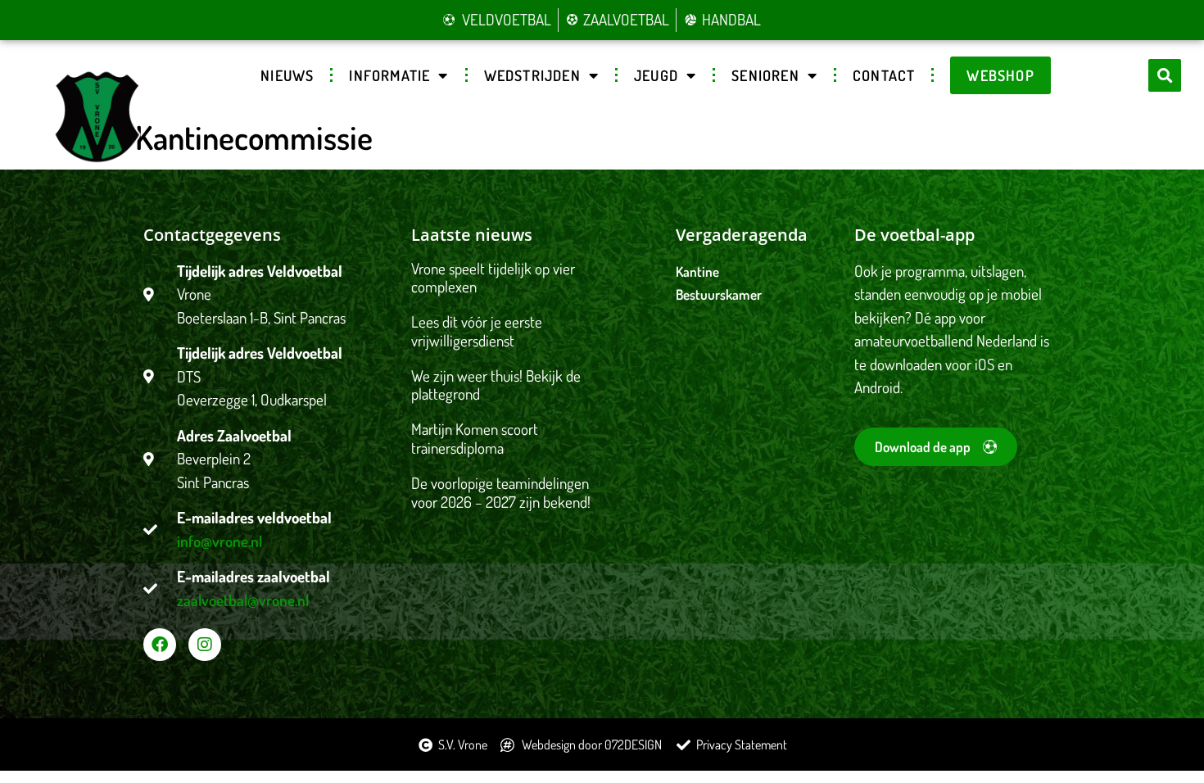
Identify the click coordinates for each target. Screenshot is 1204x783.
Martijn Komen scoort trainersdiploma (474, 438)
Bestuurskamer (719, 294)
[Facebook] (159, 644)
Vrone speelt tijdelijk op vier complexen (493, 277)
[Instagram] (204, 644)
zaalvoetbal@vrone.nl (243, 600)
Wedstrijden (532, 75)
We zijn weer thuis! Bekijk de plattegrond (496, 385)
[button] (1165, 75)
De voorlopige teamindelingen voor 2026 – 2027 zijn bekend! (501, 492)
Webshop (1000, 75)
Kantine (697, 271)
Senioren (765, 75)
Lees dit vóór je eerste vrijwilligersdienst (476, 331)
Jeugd (656, 75)
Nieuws (287, 75)
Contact (884, 75)
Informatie (389, 75)
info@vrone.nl (219, 541)
